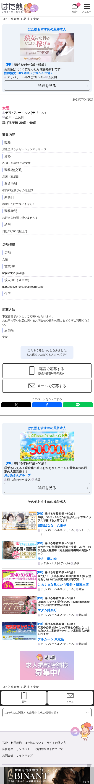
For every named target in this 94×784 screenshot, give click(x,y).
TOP (4, 19)
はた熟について (34, 742)
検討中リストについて (49, 749)
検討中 (75, 8)
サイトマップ (24, 755)
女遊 (36, 19)
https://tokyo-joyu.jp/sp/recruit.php (23, 286)
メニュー (86, 9)
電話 (23, 701)
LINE (78, 404)
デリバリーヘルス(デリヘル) (25, 77)
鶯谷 (81, 589)
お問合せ (7, 755)
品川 (26, 19)
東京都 (15, 19)
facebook (47, 404)
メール (70, 701)
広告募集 (7, 749)
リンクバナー (24, 749)
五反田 (52, 77)
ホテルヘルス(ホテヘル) (55, 563)
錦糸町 (83, 614)
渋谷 (76, 563)
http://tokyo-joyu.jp (13, 273)
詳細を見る (47, 85)
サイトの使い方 (56, 742)
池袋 (37, 479)
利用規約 (16, 742)
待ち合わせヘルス (19, 479)
